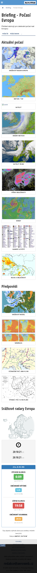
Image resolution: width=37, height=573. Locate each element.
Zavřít (3, 545)
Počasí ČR (5, 34)
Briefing (8, 8)
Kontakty (18, 541)
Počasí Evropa (14, 34)
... (21, 34)
